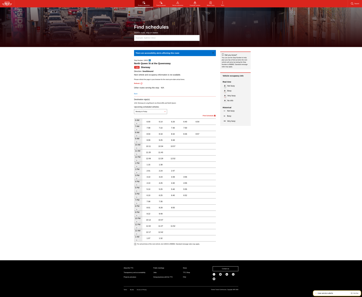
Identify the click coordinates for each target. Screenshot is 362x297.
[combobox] (167, 38)
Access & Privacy (142, 289)
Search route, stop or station (146, 33)
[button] (222, 3)
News (185, 268)
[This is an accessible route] (150, 60)
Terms (125, 289)
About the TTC (128, 268)
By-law (132, 289)
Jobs (155, 272)
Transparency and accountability (134, 272)
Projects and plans (130, 277)
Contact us (225, 269)
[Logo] (7, 3)
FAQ (184, 277)
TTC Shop (186, 272)
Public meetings (158, 268)
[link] (175, 53)
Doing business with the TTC (163, 277)
